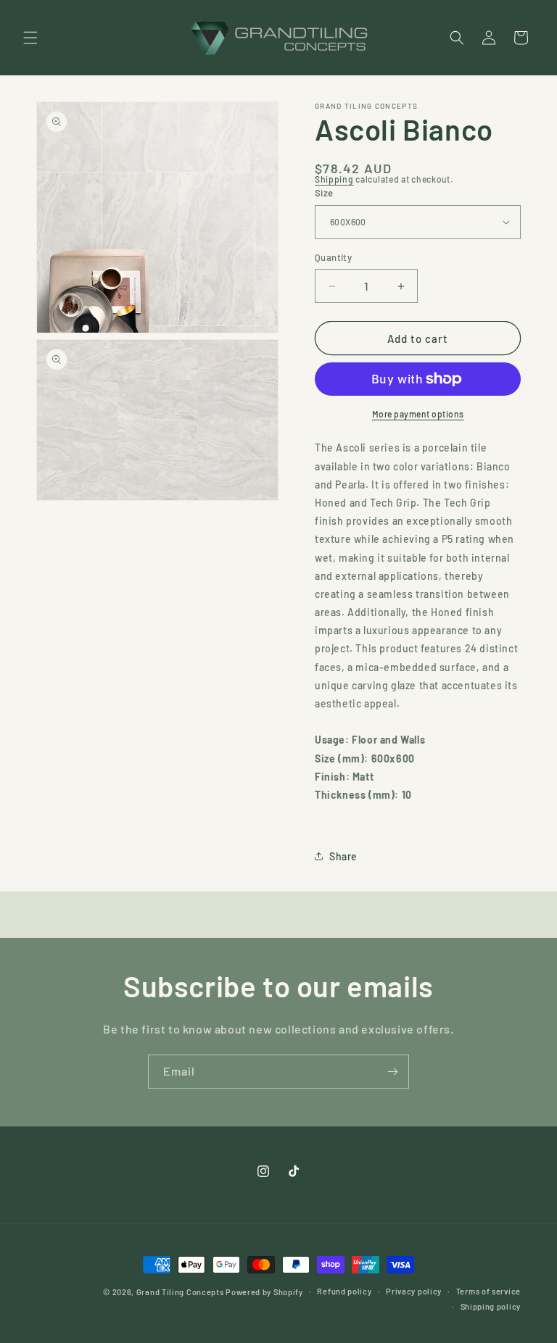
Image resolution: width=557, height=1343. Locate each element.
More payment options (418, 414)
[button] (30, 38)
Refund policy (344, 1291)
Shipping (334, 179)
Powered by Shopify (264, 1292)
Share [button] (343, 856)
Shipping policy (491, 1306)
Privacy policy (414, 1291)
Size (324, 193)
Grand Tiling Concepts (181, 1292)
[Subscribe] (392, 1072)
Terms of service (488, 1291)
